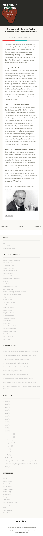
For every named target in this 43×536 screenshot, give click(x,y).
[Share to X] (10, 216)
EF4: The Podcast (8, 263)
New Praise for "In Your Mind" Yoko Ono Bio (15, 374)
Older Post (37, 226)
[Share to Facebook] (12, 216)
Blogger (34, 527)
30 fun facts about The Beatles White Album (16, 359)
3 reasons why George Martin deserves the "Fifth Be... (22, 464)
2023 (6, 410)
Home (21, 226)
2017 (6, 428)
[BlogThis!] (8, 216)
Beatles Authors (7, 484)
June (8, 452)
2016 (6, 431)
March (8, 458)
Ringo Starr (6, 513)
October (9, 440)
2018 (6, 425)
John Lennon (6, 499)
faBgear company (8, 297)
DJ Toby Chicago (7, 299)
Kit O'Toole (6, 281)
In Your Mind (6, 339)
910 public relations (10, 6)
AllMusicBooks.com (8, 336)
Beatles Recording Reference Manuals (14, 292)
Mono (4, 507)
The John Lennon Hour (9, 328)
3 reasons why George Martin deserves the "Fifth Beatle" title (21, 30)
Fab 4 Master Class (8, 265)
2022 (6, 413)
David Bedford (7, 284)
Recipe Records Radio (9, 331)
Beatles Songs (7, 492)
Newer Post (4, 226)
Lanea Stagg (6, 505)
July (8, 449)
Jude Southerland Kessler (10, 502)
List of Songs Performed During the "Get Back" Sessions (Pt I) (21, 382)
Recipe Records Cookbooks (11, 278)
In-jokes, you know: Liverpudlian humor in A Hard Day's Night (20, 351)
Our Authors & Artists (9, 248)
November (10, 437)
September (10, 443)
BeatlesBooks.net (8, 334)
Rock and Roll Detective (10, 276)
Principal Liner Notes (9, 318)
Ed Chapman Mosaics (9, 315)
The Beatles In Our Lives (10, 286)
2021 (6, 416)
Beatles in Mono (7, 486)
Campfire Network (8, 313)
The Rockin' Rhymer (8, 307)
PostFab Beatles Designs (10, 326)
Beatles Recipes (8, 489)
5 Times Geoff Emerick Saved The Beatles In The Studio (19, 355)
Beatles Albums (7, 481)
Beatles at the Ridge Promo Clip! (12, 371)
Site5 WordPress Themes (19, 530)
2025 (6, 404)
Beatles (5, 478)
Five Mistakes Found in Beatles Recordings (15, 363)
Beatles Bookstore (8, 268)
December (10, 434)
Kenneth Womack (8, 273)
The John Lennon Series (10, 271)
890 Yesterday (7, 321)
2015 (6, 467)
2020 (6, 419)
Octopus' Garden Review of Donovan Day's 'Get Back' (22, 461)
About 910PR (6, 246)
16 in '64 (5, 305)
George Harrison (8, 497)
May (8, 455)
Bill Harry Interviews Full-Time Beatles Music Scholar (18, 378)
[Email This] (6, 216)
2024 (6, 407)
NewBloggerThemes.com (21, 532)
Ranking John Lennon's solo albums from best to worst (19, 367)
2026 (6, 401)
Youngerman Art (7, 310)
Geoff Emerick (7, 494)
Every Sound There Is (9, 302)
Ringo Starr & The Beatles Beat (12, 294)
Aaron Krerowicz (8, 289)
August (9, 446)
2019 (6, 422)
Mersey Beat (6, 323)
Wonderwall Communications (11, 260)
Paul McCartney (7, 510)
